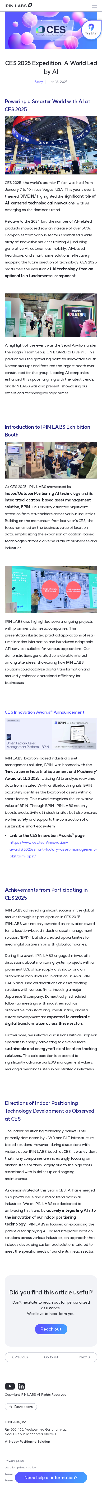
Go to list (51, 1357)
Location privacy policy (20, 1467)
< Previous (20, 1357)
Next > (84, 1357)
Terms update (14, 1480)
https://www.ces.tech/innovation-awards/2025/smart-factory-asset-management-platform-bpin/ (53, 849)
